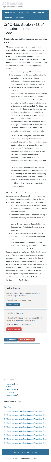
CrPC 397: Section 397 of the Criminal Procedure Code (25, 423)
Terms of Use (31, 452)
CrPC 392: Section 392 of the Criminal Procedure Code (25, 443)
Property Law (38, 12)
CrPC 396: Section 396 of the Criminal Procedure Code (25, 427)
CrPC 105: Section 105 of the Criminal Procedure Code (25, 415)
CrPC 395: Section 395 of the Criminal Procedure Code (25, 431)
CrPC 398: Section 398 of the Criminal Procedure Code (25, 419)
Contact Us (18, 452)
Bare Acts (20, 17)
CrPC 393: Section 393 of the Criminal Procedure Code (25, 439)
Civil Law (8, 17)
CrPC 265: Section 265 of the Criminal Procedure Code (25, 411)
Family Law (23, 12)
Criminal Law (9, 12)
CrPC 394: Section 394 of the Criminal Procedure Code (25, 435)
